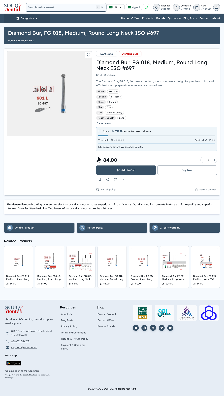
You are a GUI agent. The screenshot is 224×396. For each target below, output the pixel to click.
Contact (204, 18)
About (216, 18)
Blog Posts (190, 18)
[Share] (107, 179)
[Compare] (123, 179)
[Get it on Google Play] (13, 363)
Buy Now (187, 170)
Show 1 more (104, 123)
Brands (160, 18)
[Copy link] (99, 179)
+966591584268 (20, 341)
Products (148, 18)
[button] (156, 7)
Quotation (174, 18)
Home (125, 18)
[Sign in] (216, 7)
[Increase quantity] (214, 159)
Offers (135, 18)
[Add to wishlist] (88, 55)
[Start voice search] (102, 7)
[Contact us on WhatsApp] (146, 7)
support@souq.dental (24, 347)
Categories (27, 18)
